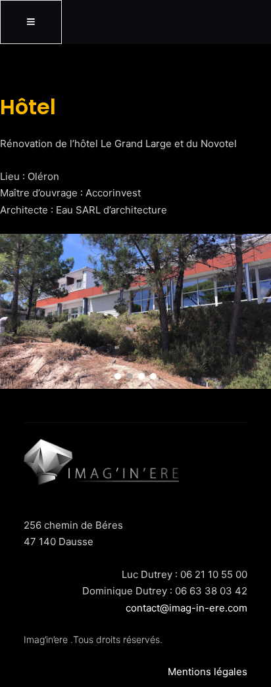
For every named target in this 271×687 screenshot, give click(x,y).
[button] (117, 376)
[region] (135, 311)
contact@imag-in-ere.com (186, 608)
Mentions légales (207, 671)
